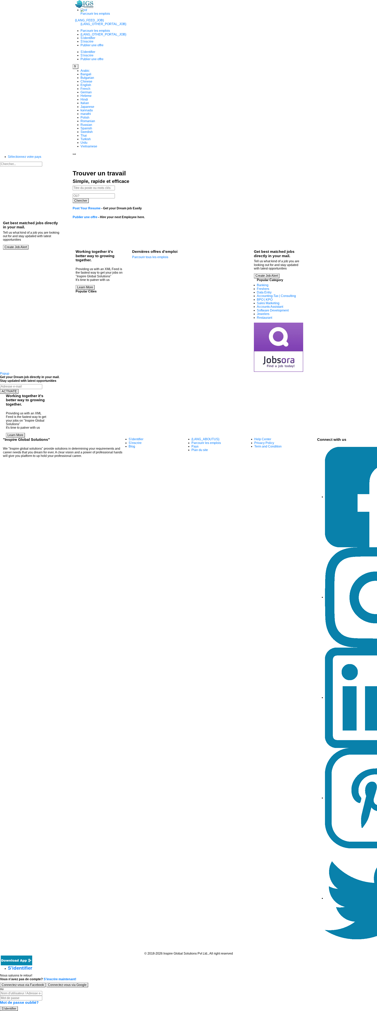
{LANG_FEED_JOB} (89, 20)
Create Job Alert (16, 247)
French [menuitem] (85, 88)
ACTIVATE (9, 391)
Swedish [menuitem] (87, 131)
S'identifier (88, 38)
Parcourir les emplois (95, 13)
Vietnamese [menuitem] (89, 146)
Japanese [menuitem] (87, 106)
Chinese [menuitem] (86, 81)
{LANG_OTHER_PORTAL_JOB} (103, 24)
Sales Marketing (268, 303)
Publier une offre (92, 45)
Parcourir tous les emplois (150, 257)
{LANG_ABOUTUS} (205, 439)
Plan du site (199, 450)
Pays (195, 446)
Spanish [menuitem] (86, 128)
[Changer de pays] (84, 10)
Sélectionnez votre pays (24, 156)
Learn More (85, 287)
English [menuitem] (86, 85)
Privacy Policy (264, 443)
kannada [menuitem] (87, 110)
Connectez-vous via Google (67, 984)
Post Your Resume (87, 208)
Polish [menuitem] (85, 117)
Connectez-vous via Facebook (23, 984)
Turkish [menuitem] (86, 139)
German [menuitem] (86, 92)
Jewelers (263, 314)
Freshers (263, 288)
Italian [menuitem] (85, 103)
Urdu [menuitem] (84, 142)
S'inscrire (87, 41)
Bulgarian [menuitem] (87, 77)
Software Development (273, 310)
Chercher (80, 200)
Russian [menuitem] (86, 124)
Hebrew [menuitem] (86, 95)
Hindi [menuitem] (84, 99)
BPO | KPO (265, 299)
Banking (262, 285)
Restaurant (264, 317)
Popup (4, 373)
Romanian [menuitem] (88, 121)
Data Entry (264, 292)
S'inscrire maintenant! (60, 979)
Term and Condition (268, 446)
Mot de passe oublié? (19, 1002)
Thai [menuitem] (84, 135)
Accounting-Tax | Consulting (276, 296)
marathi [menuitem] (86, 113)
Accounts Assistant (270, 306)
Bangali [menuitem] (86, 74)
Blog (132, 446)
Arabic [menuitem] (85, 70)
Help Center (262, 439)
